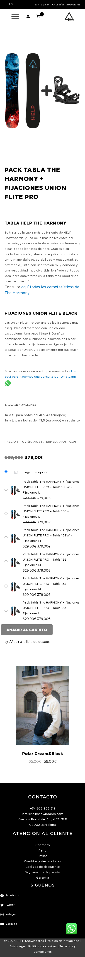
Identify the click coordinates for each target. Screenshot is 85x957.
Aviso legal (18, 946)
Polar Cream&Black (42, 753)
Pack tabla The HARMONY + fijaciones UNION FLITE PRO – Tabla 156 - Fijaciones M (51, 560)
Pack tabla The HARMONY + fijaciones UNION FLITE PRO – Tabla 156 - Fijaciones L (51, 511)
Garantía (42, 877)
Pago (42, 850)
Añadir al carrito (26, 630)
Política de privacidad (63, 941)
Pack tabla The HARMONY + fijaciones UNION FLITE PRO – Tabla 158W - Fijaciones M (51, 536)
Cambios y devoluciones (42, 861)
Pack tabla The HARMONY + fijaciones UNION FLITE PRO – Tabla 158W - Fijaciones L (51, 487)
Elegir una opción (36, 472)
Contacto (42, 845)
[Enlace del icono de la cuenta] (28, 16)
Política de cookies (42, 946)
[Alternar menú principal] (15, 16)
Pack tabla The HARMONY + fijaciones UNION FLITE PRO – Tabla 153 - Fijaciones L (51, 608)
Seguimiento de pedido (42, 872)
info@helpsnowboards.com (42, 814)
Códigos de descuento (42, 867)
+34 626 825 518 (42, 808)
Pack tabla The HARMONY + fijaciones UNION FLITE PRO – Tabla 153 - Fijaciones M (51, 584)
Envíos (42, 856)
